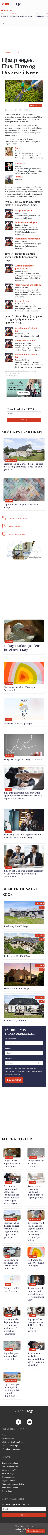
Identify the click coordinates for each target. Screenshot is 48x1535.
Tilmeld (24, 420)
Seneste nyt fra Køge (10, 1463)
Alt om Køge (7, 1491)
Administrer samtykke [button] (11, 1449)
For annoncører (8, 1439)
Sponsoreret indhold (10, 1487)
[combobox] (6, 1063)
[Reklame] (24, 388)
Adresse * (9, 1058)
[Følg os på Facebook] (18, 1422)
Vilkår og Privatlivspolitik (12, 1442)
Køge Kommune (8, 1480)
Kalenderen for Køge (10, 1470)
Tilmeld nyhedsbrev (35, 1531)
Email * (8, 1048)
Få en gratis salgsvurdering (13, 1484)
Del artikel (34, 105)
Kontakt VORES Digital (11, 1445)
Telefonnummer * (12, 1039)
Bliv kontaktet (14, 1079)
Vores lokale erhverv (10, 1466)
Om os (4, 1435)
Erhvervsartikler (8, 1477)
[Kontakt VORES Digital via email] (29, 1422)
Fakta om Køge (8, 1473)
